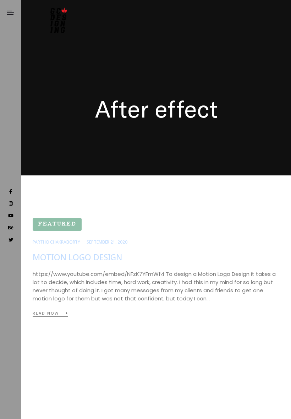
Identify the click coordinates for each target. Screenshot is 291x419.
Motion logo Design (77, 257)
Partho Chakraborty (56, 242)
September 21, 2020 (107, 242)
